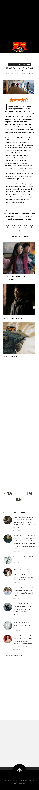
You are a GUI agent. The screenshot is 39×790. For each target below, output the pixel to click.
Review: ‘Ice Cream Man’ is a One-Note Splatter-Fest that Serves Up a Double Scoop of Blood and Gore (24, 592)
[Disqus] (20, 397)
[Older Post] (28, 495)
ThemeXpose (19, 787)
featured (26, 64)
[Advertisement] (19, 19)
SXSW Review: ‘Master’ (14, 318)
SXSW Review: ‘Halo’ (12, 357)
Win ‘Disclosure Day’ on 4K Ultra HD (24, 558)
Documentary (14, 64)
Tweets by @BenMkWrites (13, 655)
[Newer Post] (12, 495)
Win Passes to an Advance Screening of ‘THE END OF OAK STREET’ (24, 625)
